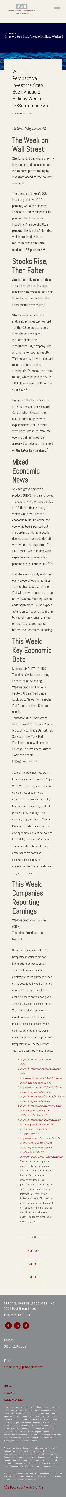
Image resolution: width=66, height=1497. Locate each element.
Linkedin (33, 1277)
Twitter (33, 1263)
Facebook (33, 1250)
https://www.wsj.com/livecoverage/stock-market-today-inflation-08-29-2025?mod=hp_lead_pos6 (41, 1110)
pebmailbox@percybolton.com (23, 1367)
